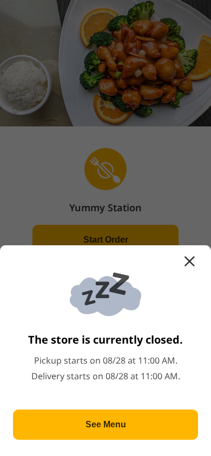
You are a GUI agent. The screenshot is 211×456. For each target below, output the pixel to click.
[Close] (189, 261)
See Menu (105, 424)
